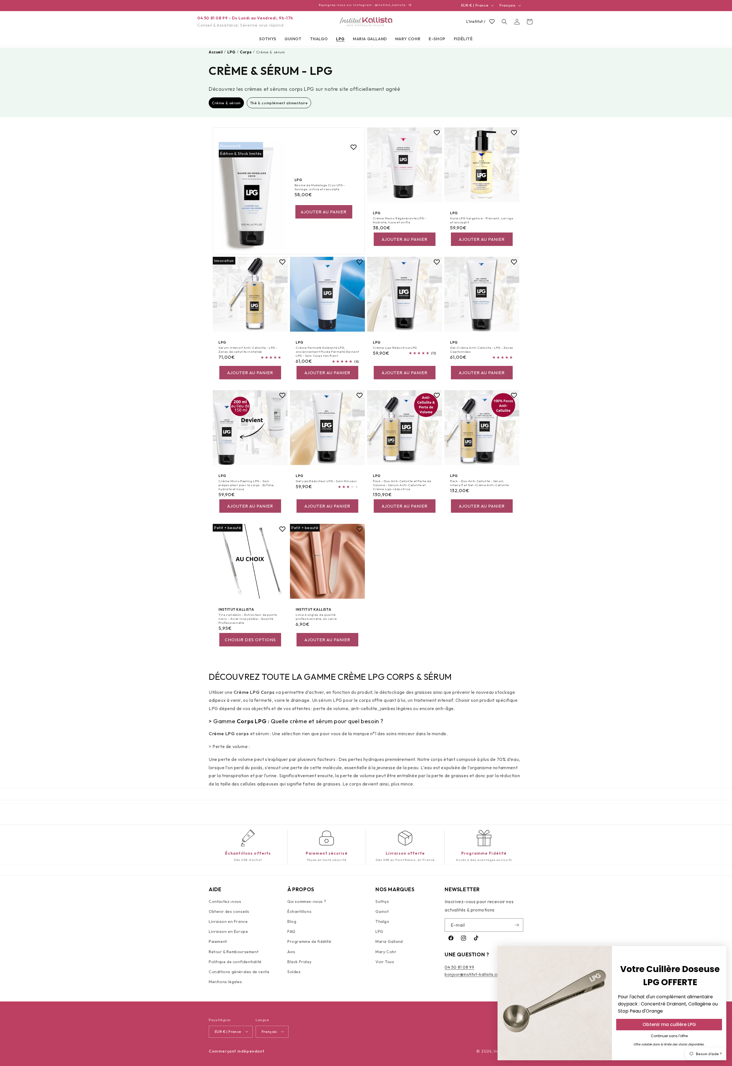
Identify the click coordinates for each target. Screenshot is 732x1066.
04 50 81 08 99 (459, 967)
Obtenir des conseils (229, 911)
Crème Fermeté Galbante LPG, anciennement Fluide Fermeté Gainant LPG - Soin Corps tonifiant (327, 352)
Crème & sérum (226, 103)
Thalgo (382, 921)
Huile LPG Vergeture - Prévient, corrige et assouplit (481, 220)
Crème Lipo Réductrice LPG (395, 348)
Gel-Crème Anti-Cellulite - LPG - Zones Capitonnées (481, 350)
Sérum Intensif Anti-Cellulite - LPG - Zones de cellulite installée (247, 350)
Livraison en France (228, 921)
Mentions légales (225, 981)
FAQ (291, 931)
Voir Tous (384, 961)
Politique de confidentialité (235, 961)
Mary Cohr (385, 951)
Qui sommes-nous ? (306, 901)
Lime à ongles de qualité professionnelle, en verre (316, 617)
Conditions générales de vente (239, 971)
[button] (268, 39)
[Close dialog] (719, 953)
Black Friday (299, 961)
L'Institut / (476, 21)
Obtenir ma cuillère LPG (669, 1024)
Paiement (218, 941)
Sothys (382, 901)
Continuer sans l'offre (669, 1035)
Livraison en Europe (228, 931)
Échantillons (299, 911)
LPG (379, 931)
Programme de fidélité (309, 941)
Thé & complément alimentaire (279, 103)
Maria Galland (389, 941)
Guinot (382, 911)
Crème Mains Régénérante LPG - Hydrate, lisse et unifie (399, 220)
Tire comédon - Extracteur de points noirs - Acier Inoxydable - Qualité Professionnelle (247, 619)
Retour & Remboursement (233, 951)
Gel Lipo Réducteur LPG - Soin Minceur (326, 481)
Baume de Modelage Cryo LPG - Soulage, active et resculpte (320, 187)
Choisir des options (250, 639)
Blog (291, 921)
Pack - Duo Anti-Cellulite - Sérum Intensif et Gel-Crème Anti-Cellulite (479, 483)
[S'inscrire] (516, 925)
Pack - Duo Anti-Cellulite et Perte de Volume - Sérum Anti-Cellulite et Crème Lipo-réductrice (402, 485)
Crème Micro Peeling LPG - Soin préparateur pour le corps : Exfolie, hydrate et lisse (246, 485)
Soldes (294, 971)
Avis (291, 951)
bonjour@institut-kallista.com (473, 974)
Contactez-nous (225, 901)
